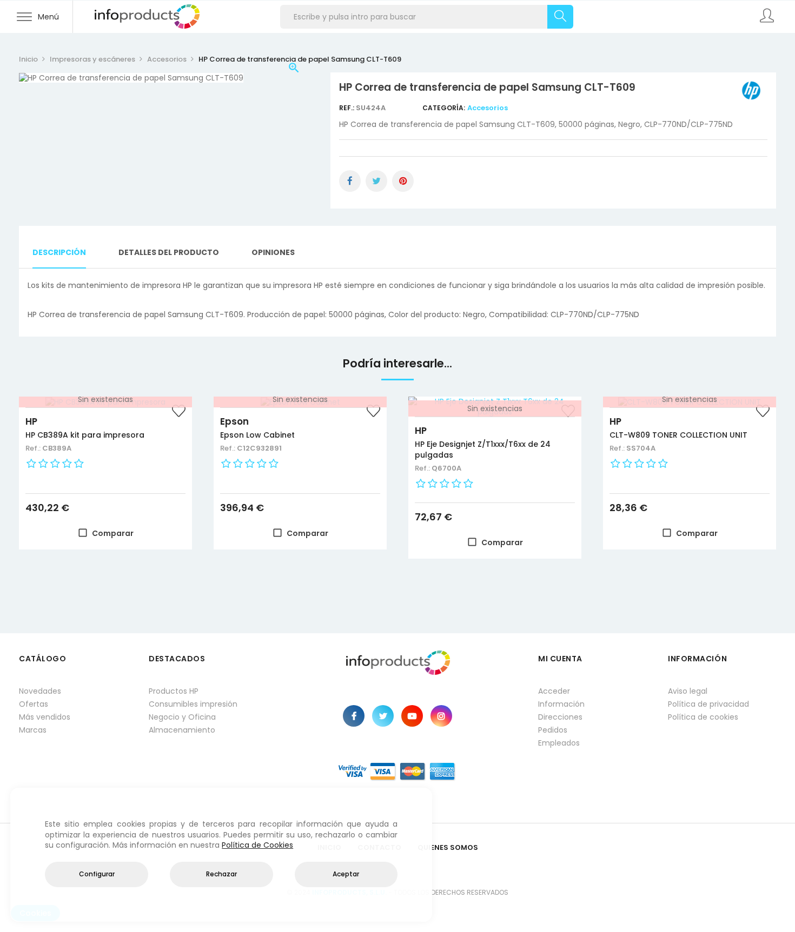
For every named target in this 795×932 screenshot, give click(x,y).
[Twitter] (383, 716)
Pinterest (403, 181)
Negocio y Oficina (182, 717)
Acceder (554, 691)
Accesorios (487, 108)
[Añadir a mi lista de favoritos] (178, 412)
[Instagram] (441, 716)
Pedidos (552, 730)
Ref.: (347, 107)
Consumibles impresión (193, 704)
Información (561, 704)
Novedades (40, 691)
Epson (234, 421)
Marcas (33, 730)
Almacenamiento (182, 730)
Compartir (350, 181)
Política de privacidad (708, 704)
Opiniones (273, 252)
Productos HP (173, 691)
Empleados (559, 742)
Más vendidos (44, 717)
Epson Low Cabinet (257, 435)
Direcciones (560, 717)
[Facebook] (354, 716)
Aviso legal (687, 691)
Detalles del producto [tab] (168, 252)
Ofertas (33, 704)
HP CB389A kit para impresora (84, 435)
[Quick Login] (768, 17)
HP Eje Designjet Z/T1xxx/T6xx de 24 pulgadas (483, 449)
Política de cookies (703, 717)
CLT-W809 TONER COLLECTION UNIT (678, 435)
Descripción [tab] (59, 252)
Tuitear (376, 181)
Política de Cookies (257, 845)
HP (31, 421)
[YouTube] (412, 716)
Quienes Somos (448, 847)
